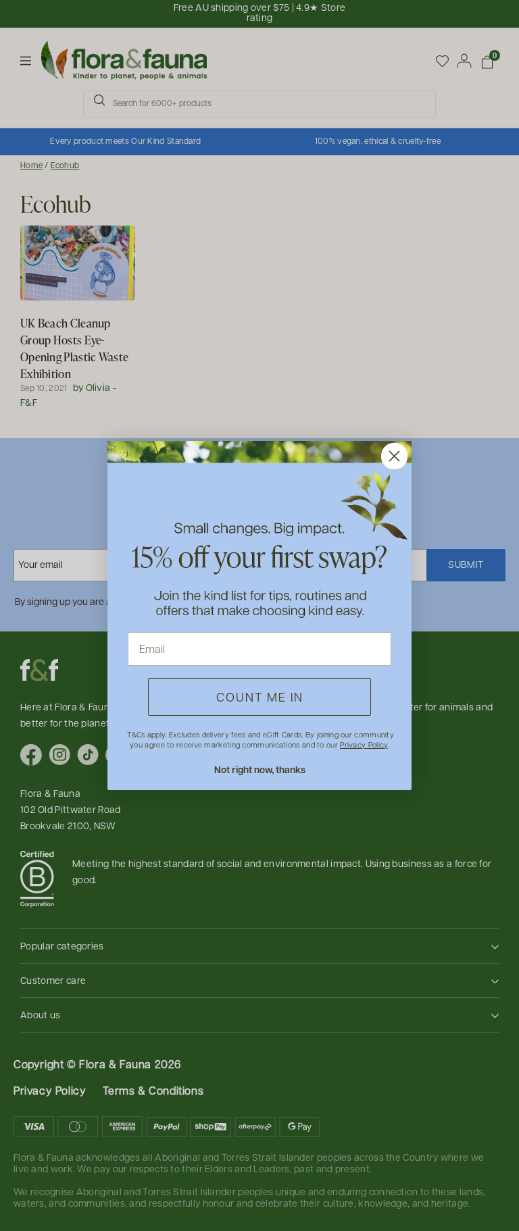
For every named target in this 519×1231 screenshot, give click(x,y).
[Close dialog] (394, 456)
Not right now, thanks (259, 769)
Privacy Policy (363, 744)
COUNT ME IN (259, 696)
